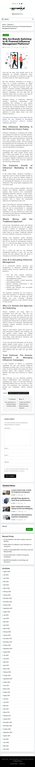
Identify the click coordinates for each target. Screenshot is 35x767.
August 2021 (6, 695)
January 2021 (6, 719)
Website (6, 462)
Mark (14, 495)
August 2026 (6, 571)
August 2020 (6, 735)
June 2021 (6, 702)
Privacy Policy (14, 763)
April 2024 (6, 665)
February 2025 (7, 632)
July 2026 (5, 575)
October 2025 (7, 605)
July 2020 (5, 739)
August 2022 (6, 692)
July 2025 (5, 615)
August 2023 (6, 682)
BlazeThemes (18, 761)
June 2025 (6, 618)
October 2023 (7, 675)
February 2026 (7, 591)
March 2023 (6, 689)
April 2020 (6, 749)
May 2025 (6, 622)
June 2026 (6, 578)
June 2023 (6, 685)
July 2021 (5, 699)
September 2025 (7, 608)
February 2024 (7, 672)
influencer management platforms (18, 393)
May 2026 (6, 581)
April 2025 (6, 625)
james (14, 511)
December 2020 (7, 722)
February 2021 (7, 715)
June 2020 (6, 742)
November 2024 (7, 642)
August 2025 (6, 611)
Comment (7, 428)
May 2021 (6, 705)
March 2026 (6, 588)
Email (6, 455)
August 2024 (6, 652)
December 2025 (7, 598)
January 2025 (6, 635)
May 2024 (6, 662)
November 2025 (7, 601)
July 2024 (5, 655)
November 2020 (7, 725)
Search (4, 526)
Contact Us (22, 763)
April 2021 (6, 709)
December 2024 (7, 638)
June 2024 (6, 658)
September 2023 (7, 679)
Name (6, 448)
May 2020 (6, 746)
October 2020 (7, 729)
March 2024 (6, 668)
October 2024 (7, 645)
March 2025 (6, 628)
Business (5, 35)
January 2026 (6, 595)
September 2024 (7, 648)
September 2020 (7, 732)
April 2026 (6, 585)
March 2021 (6, 712)
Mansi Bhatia (7, 47)
